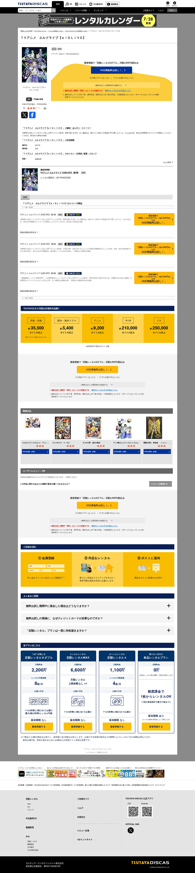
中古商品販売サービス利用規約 (72, 785)
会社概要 (21, 785)
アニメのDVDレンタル (55, 31)
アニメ (61, 53)
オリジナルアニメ (72, 53)
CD (71, 4)
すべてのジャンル (40, 31)
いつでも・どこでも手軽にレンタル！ (30, 768)
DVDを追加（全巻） (29, 452)
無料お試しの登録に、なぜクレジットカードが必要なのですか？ (64, 618)
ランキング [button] (98, 10)
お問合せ (81, 817)
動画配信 (114, 4)
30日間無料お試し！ (111, 70)
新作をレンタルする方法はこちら (118, 90)
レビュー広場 (83, 830)
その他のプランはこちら (99, 77)
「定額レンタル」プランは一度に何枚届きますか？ (56, 630)
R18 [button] (171, 10)
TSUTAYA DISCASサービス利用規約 (47, 785)
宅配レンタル (32, 841)
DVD (58, 4)
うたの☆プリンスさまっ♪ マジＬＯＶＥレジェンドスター (43, 442)
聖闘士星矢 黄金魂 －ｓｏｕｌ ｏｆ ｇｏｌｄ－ (163, 442)
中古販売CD (98, 4)
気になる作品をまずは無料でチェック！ (148, 768)
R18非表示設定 (32, 850)
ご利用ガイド (148, 10)
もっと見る (167, 162)
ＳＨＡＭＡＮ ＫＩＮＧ (61, 442)
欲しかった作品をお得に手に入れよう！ (60, 768)
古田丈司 (38, 159)
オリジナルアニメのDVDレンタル (76, 31)
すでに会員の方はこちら (123, 77)
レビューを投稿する (159, 483)
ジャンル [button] (64, 10)
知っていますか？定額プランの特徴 (88, 768)
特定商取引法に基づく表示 (121, 785)
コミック (82, 4)
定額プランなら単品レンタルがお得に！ (119, 768)
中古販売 (30, 847)
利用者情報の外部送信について (143, 785)
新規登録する (39, 726)
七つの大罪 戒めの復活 (91, 442)
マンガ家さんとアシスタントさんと (126, 442)
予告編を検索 (38, 99)
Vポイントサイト (84, 839)
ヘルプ (161, 10)
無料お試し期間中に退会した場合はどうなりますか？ (58, 606)
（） (45, 108)
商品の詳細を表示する (28, 232)
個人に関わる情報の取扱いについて (97, 785)
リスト (168, 5)
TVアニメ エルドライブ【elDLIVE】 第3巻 (59, 172)
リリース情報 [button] (81, 10)
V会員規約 (29, 785)
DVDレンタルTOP (26, 31)
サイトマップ (160, 785)
